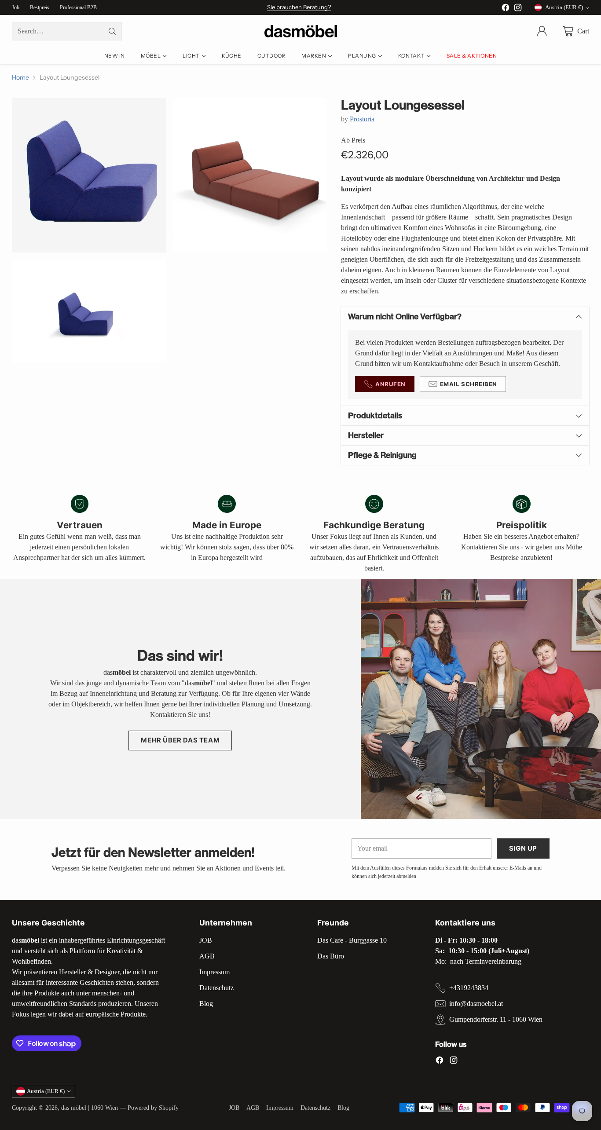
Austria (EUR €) (564, 7)
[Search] (112, 31)
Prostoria (362, 119)
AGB (207, 956)
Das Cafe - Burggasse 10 (352, 940)
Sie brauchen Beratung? (299, 7)
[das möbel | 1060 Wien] (300, 31)
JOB (205, 940)
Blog (206, 1003)
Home (20, 77)
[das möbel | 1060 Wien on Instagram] (517, 9)
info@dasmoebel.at (476, 1003)
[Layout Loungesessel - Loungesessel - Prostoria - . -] (89, 175)
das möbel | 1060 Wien (89, 1107)
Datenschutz (216, 987)
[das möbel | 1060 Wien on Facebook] (505, 9)
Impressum (214, 972)
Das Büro (330, 956)
